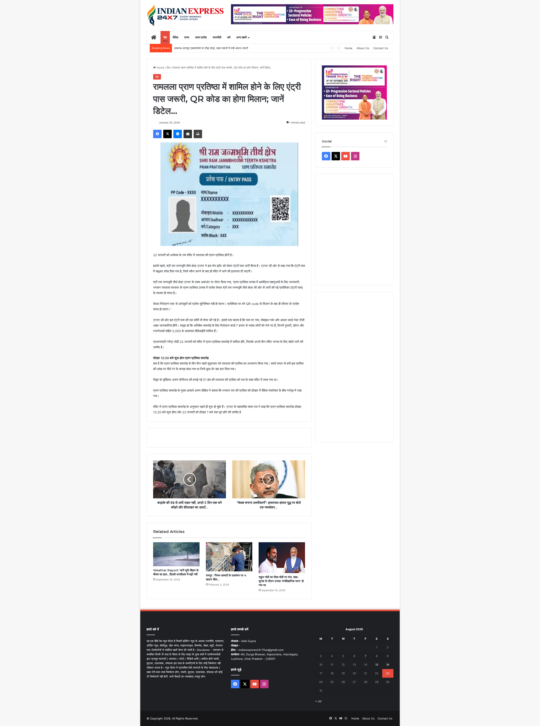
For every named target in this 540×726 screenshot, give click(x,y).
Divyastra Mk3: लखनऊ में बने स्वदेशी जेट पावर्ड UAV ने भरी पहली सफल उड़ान (215, 48)
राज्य (186, 37)
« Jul (318, 701)
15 (376, 664)
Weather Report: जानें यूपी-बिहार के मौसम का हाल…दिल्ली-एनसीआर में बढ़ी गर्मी (175, 572)
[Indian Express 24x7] (186, 15)
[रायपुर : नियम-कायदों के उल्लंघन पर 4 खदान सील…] (229, 556)
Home (348, 48)
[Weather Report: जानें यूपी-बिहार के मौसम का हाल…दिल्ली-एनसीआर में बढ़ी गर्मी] (176, 554)
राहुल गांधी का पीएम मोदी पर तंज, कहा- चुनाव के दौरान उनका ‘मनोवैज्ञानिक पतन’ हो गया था (281, 581)
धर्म (228, 37)
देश (165, 37)
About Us (363, 48)
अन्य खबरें (241, 37)
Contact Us (380, 48)
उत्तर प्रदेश (201, 37)
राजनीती (217, 37)
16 (387, 664)
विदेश (175, 37)
